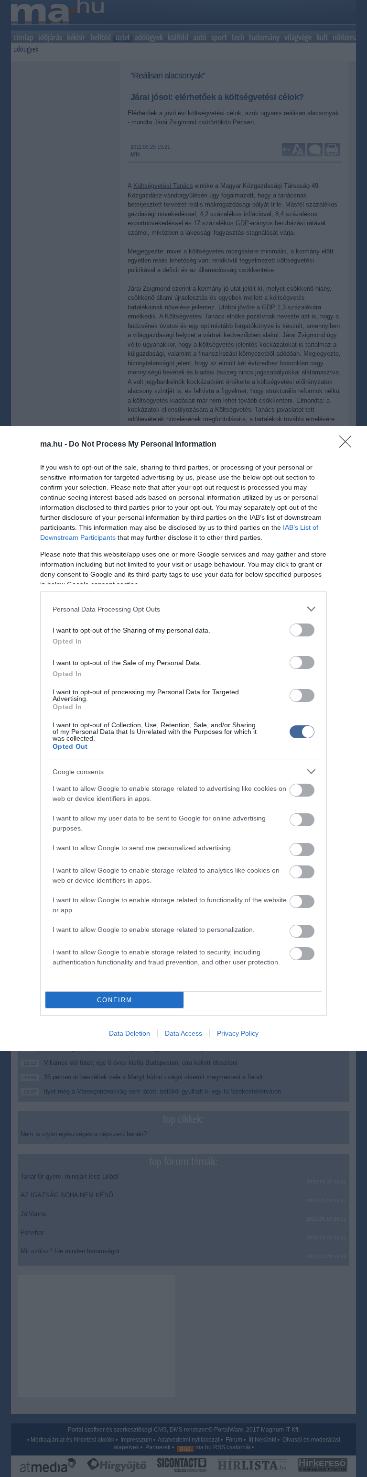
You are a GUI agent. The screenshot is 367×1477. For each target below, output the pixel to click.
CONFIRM (114, 1000)
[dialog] (183, 738)
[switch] (302, 630)
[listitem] (183, 609)
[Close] (348, 445)
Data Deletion (129, 1033)
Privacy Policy (238, 1033)
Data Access (183, 1033)
